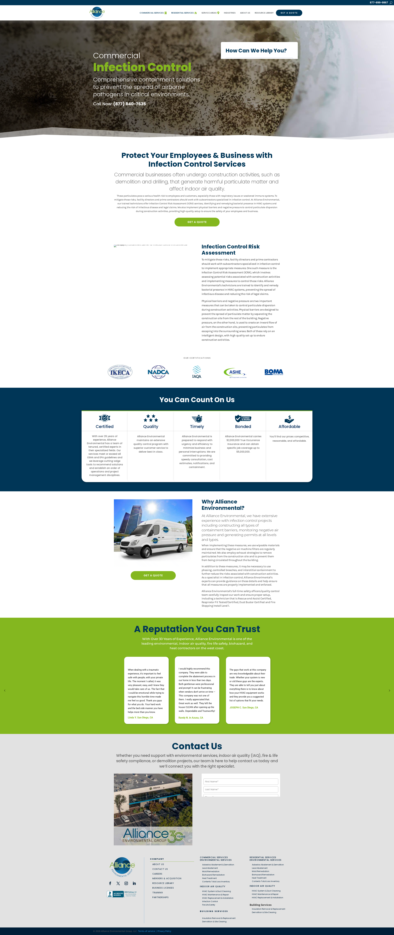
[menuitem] (153, 12)
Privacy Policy (164, 931)
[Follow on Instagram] (126, 883)
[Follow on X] (118, 883)
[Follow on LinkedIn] (134, 883)
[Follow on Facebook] (110, 883)
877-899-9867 (379, 3)
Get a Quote (197, 222)
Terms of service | (147, 931)
